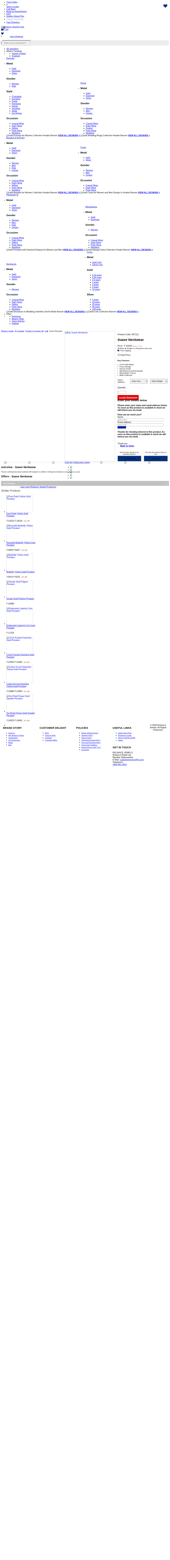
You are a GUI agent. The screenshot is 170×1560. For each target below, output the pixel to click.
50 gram (96, 307)
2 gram (95, 285)
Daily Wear (17, 126)
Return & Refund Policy (89, 733)
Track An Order (50, 735)
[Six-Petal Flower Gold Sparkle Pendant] (19, 711)
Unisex (89, 113)
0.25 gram (97, 277)
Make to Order (127, 446)
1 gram (95, 282)
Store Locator (12, 7)
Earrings (10, 58)
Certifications (13, 738)
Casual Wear (18, 123)
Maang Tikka (18, 319)
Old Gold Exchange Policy (90, 740)
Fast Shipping (13, 22)
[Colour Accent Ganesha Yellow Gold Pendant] (19, 682)
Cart (6, 28)
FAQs (47, 733)
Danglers (16, 99)
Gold (14, 68)
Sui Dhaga (17, 113)
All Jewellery (12, 49)
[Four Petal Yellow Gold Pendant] (19, 512)
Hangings (16, 104)
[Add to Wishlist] (165, 7)
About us (11, 733)
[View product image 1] (71, 467)
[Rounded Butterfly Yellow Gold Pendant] (19, 541)
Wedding (16, 133)
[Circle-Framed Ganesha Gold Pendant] (19, 653)
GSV (8, 14)
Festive (89, 128)
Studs (14, 111)
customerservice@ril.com (132, 760)
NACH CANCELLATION (126, 738)
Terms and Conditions (89, 745)
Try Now (155, 458)
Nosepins (16, 316)
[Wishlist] (2, 34)
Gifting (15, 128)
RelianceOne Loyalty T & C (91, 747)
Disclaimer (85, 750)
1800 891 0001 (120, 764)
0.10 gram (97, 275)
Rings (83, 83)
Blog (10, 745)
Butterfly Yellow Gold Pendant (20, 572)
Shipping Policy (87, 735)
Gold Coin (97, 262)
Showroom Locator (125, 735)
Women (15, 84)
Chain (83, 147)
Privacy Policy (86, 738)
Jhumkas (16, 108)
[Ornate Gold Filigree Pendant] (19, 597)
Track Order (11, 2)
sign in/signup (16, 36)
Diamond (16, 71)
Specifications (9, 483)
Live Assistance (129, 458)
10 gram (96, 289)
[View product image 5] (71, 478)
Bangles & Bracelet (15, 138)
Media (10, 743)
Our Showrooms (14, 740)
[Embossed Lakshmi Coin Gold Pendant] (19, 624)
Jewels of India (19, 53)
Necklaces (11, 264)
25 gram (96, 304)
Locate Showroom (128, 397)
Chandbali (17, 96)
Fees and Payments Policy (91, 743)
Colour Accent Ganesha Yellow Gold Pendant (17, 685)
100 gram (96, 309)
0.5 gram (96, 280)
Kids (14, 86)
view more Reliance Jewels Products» (38, 487)
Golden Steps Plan (15, 16)
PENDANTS (12, 195)
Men (88, 111)
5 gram (95, 287)
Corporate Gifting (51, 740)
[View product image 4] (71, 475)
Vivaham (16, 56)
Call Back (11, 9)
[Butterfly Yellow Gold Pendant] (19, 570)
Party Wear (17, 131)
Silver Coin (97, 265)
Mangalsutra (91, 207)
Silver (14, 73)
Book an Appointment (16, 11)
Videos (120, 740)
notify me (122, 427)
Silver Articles (18, 321)
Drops (14, 101)
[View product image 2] (71, 470)
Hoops (15, 106)
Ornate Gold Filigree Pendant (20, 599)
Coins (89, 252)
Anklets (15, 323)
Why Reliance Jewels (16, 735)
